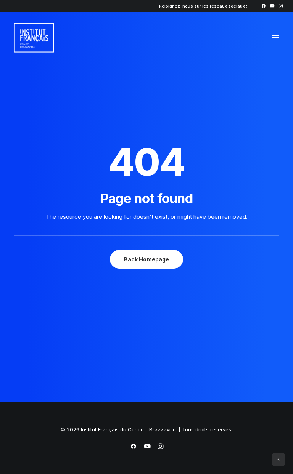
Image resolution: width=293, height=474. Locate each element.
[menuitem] (263, 6)
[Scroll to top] (278, 459)
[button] (263, 6)
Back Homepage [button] (146, 259)
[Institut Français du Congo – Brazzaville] (53, 37)
